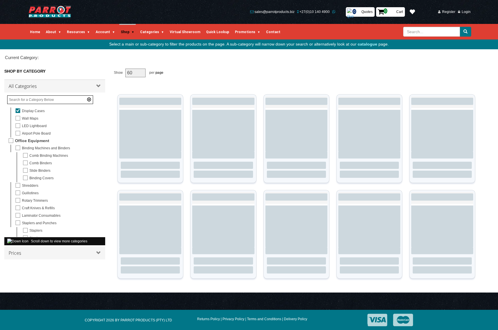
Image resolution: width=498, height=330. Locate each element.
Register (448, 12)
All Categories (23, 86)
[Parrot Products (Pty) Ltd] (50, 12)
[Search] (465, 32)
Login (466, 12)
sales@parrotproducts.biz (274, 12)
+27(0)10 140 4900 (314, 12)
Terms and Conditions (264, 319)
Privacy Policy (233, 319)
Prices (15, 253)
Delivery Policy (295, 319)
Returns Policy (208, 319)
